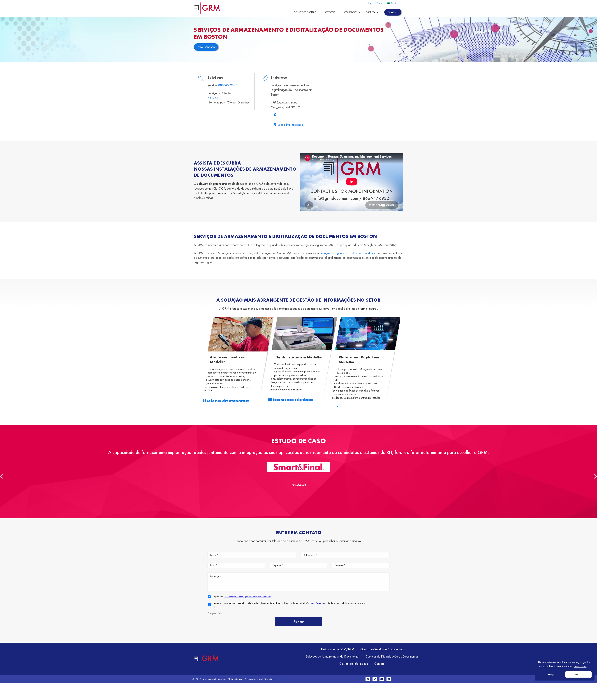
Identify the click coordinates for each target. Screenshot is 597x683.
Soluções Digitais (305, 12)
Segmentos (350, 12)
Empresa (371, 12)
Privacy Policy (269, 679)
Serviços (329, 12)
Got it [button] (578, 674)
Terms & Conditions (253, 679)
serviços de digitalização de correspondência (348, 253)
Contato (379, 663)
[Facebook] (368, 679)
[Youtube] (381, 679)
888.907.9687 (227, 85)
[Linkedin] (388, 679)
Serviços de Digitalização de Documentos (392, 656)
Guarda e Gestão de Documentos (381, 649)
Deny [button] (551, 674)
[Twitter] (375, 679)
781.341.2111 (216, 98)
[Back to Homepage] (206, 659)
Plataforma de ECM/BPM (337, 649)
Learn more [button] (580, 666)
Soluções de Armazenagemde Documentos (333, 656)
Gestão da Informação (353, 663)
